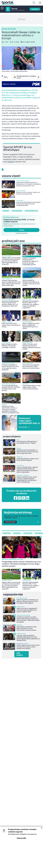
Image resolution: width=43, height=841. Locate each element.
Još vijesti (19, 654)
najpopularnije (13, 594)
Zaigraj (21, 230)
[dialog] (21, 834)
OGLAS (21, 19)
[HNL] (21, 423)
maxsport (6, 533)
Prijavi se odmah (10, 522)
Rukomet (6, 210)
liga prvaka (28, 533)
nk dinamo (38, 533)
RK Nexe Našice (17, 210)
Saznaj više (21, 838)
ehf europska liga (31, 210)
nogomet (17, 533)
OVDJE (11, 162)
